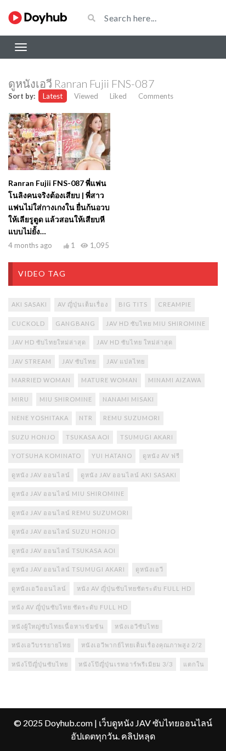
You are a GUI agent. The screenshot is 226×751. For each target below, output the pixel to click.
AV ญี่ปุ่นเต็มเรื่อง (83, 304)
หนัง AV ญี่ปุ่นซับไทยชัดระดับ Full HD (134, 588)
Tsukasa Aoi (88, 437)
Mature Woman (109, 379)
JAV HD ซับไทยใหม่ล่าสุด (49, 342)
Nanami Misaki (128, 399)
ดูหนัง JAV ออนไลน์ (41, 474)
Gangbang (75, 323)
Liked (118, 96)
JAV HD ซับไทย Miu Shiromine (156, 323)
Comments (155, 96)
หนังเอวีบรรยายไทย (41, 644)
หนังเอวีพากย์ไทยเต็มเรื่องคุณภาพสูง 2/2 (141, 644)
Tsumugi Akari (146, 437)
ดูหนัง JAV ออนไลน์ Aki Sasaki (129, 474)
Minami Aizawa (174, 379)
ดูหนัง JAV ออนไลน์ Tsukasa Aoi (64, 550)
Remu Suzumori (131, 417)
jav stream (32, 361)
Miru (20, 399)
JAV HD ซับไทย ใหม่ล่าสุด (135, 342)
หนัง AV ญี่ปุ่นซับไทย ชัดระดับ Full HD (70, 607)
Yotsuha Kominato (46, 455)
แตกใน (194, 664)
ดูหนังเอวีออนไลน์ (39, 588)
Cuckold (28, 323)
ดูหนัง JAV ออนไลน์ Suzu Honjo (64, 531)
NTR (86, 417)
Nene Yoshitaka (40, 417)
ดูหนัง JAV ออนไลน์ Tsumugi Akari (68, 569)
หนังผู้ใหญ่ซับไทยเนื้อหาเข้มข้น (58, 626)
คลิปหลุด (138, 736)
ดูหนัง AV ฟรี (161, 455)
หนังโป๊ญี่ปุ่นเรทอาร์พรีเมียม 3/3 (125, 664)
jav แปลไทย (125, 361)
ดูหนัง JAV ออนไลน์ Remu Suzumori (70, 512)
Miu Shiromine (65, 399)
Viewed (86, 96)
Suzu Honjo (33, 437)
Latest (53, 96)
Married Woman (41, 379)
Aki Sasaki (29, 304)
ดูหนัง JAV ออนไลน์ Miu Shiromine (68, 493)
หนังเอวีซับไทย (137, 626)
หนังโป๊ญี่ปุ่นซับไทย (40, 664)
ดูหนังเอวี (149, 569)
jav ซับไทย (79, 361)
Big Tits (133, 304)
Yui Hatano (112, 455)
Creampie (174, 304)
